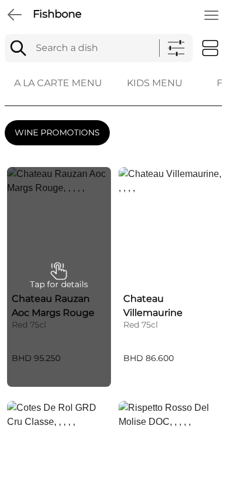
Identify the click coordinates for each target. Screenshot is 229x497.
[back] (15, 15)
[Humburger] (211, 15)
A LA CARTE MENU (58, 82)
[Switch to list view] (210, 48)
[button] (59, 277)
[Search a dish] (18, 48)
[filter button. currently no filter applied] (176, 48)
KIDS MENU (155, 82)
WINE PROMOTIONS (57, 132)
